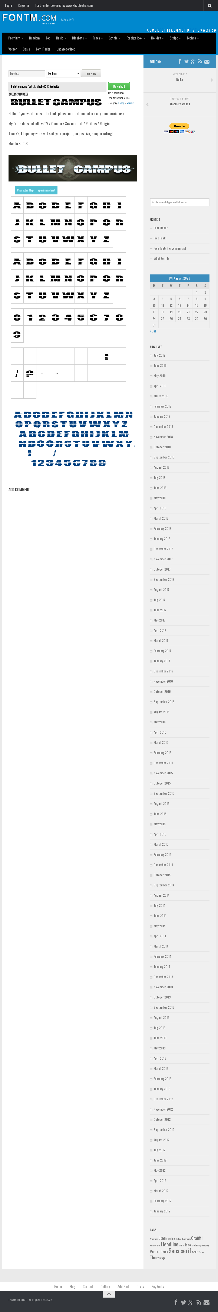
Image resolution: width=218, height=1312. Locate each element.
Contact (88, 1286)
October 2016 (162, 691)
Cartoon (178, 1238)
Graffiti (196, 1238)
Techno (191, 38)
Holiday (156, 38)
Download (119, 86)
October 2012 (162, 1119)
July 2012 (159, 1149)
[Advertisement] (179, 160)
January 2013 (162, 1088)
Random (34, 38)
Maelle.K (41, 86)
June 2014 (160, 915)
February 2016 (162, 752)
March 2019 (161, 396)
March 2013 (161, 1068)
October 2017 (162, 569)
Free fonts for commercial (170, 248)
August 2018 (161, 467)
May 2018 (160, 497)
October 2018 (162, 446)
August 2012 (161, 1139)
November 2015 (163, 773)
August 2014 (161, 895)
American (154, 1238)
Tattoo (201, 1252)
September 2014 (164, 885)
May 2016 (160, 722)
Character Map (25, 190)
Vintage (161, 1258)
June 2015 (160, 813)
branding (170, 1238)
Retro (164, 1251)
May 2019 (160, 375)
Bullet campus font (22, 86)
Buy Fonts (158, 1286)
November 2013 (163, 986)
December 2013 (163, 976)
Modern (196, 1245)
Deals (26, 49)
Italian (181, 1245)
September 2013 (164, 1007)
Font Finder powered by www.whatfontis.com (64, 5)
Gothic (113, 38)
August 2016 (161, 711)
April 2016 (160, 732)
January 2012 (162, 1211)
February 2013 (162, 1078)
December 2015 (163, 762)
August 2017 (161, 589)
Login (8, 5)
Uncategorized (65, 49)
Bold (162, 1238)
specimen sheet (46, 190)
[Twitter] (186, 61)
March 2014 (161, 946)
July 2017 (159, 599)
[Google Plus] (193, 61)
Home (58, 1286)
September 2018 (164, 457)
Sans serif (180, 1250)
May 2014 (160, 925)
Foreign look (134, 38)
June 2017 (160, 609)
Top (48, 38)
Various (130, 103)
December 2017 (163, 548)
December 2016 (163, 671)
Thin (153, 1257)
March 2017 (161, 640)
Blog (72, 1286)
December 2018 (163, 426)
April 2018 (160, 508)
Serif (195, 1251)
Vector (12, 49)
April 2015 (160, 834)
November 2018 (163, 436)
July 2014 (159, 905)
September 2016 (164, 701)
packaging (204, 1245)
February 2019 (162, 406)
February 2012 (162, 1200)
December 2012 (163, 1099)
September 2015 (164, 793)
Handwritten (155, 1245)
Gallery (105, 1286)
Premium (14, 38)
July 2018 (159, 477)
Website (54, 86)
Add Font (123, 1286)
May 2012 (160, 1170)
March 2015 (161, 844)
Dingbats (78, 38)
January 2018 (162, 538)
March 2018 (161, 518)
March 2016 (161, 742)
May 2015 (160, 823)
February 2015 (162, 854)
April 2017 (160, 630)
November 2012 (163, 1109)
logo (188, 1244)
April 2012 (160, 1180)
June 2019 (160, 365)
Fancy (96, 38)
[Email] (206, 61)
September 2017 (164, 579)
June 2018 (160, 487)
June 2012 (160, 1160)
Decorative (186, 1238)
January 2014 (162, 966)
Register (23, 5)
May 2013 (160, 1048)
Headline (169, 1244)
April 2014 (160, 936)
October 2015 (162, 783)
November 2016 (163, 681)
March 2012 (161, 1190)
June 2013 (160, 1037)
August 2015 (161, 803)
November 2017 (163, 559)
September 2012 (164, 1129)
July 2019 (159, 355)
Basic (59, 38)
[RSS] (200, 61)
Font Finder (43, 49)
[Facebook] (179, 61)
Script (174, 38)
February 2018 (162, 528)
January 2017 (162, 660)
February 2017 (162, 650)
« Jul (153, 331)
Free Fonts (160, 238)
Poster (155, 1251)
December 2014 (163, 864)
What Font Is (161, 258)
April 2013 (160, 1058)
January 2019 (162, 416)
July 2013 (159, 1027)
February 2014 (162, 956)
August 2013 (161, 1017)
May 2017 (159, 620)
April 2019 (160, 385)
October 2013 (162, 997)
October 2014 (162, 874)
